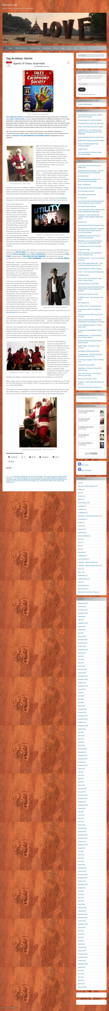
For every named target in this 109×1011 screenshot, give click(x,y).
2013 (19, 478)
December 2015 (82, 835)
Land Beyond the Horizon (86, 427)
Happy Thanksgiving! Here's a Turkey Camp (90, 137)
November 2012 (82, 957)
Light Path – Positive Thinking (86, 562)
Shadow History (35, 48)
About (10, 48)
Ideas (79, 539)
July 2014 (81, 891)
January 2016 (82, 831)
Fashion (80, 522)
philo (30, 480)
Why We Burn (82, 589)
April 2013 (81, 941)
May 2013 (81, 937)
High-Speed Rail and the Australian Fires (90, 387)
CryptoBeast (47, 48)
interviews (81, 552)
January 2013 (82, 950)
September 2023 (83, 623)
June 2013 (81, 934)
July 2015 (81, 851)
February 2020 (82, 669)
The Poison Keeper (84, 419)
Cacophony (9, 479)
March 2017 (81, 785)
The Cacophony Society (14, 117)
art (31, 478)
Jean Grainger (83, 412)
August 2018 (81, 729)
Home (4, 48)
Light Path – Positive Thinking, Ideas (88, 565)
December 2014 (82, 874)
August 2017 (81, 768)
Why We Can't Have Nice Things (87, 592)
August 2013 (81, 927)
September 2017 (83, 765)
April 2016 (81, 821)
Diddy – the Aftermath (84, 184)
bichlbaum (53, 478)
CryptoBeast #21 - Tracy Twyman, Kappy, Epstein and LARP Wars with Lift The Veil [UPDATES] (90, 132)
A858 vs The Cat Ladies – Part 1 (87, 379)
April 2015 (81, 861)
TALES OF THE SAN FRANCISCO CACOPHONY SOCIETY (32, 135)
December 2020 (82, 639)
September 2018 (83, 725)
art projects (40, 478)
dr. (29, 479)
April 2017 (81, 782)
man (18, 480)
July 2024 (81, 620)
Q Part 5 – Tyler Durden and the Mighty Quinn (91, 272)
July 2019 (81, 692)
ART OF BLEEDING (19, 254)
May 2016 (81, 818)
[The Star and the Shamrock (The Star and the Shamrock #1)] (102, 416)
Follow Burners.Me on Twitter (88, 100)
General (49, 476)
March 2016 (81, 825)
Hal (53, 479)
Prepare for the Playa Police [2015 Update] (90, 127)
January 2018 (82, 752)
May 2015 (81, 858)
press (37, 480)
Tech (79, 582)
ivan (66, 479)
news (23, 480)
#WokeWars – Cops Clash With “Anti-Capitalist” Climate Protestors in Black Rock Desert (90, 217)
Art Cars (32, 476)
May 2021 (81, 633)
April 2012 (81, 980)
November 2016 (82, 798)
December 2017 (82, 755)
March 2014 (81, 904)
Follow (82, 89)
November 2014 (82, 878)
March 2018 (81, 745)
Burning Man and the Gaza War (87, 194)
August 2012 (81, 967)
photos (34, 480)
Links (75, 48)
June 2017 (81, 775)
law (15, 480)
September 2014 (83, 884)
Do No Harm (81, 519)
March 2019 (81, 706)
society (59, 480)
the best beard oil (11, 312)
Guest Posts (81, 532)
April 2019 (81, 702)
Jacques (8, 480)
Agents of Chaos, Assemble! (29, 63)
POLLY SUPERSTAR (37, 254)
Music (56, 48)
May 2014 (81, 898)
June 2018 (81, 735)
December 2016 (82, 795)
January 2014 (82, 911)
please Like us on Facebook (88, 62)
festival (46, 479)
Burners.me (9, 4)
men (21, 480)
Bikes (79, 499)
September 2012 (83, 964)
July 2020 (81, 656)
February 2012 (82, 987)
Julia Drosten (83, 428)
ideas (62, 479)
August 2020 (81, 653)
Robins (50, 480)
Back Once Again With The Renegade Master (91, 225)
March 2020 (81, 666)
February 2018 (82, 749)
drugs (32, 479)
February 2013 (82, 947)
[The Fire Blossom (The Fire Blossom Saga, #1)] (102, 440)
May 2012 (81, 977)
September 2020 (83, 649)
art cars (35, 478)
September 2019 (83, 686)
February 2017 (82, 788)
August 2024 (81, 616)
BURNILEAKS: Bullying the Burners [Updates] (91, 140)
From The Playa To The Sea (86, 191)
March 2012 (81, 984)
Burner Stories (39, 476)
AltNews (80, 489)
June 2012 (81, 974)
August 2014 (81, 888)
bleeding (59, 478)
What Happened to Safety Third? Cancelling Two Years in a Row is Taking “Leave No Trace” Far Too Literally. (90, 230)
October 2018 (82, 722)
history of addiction (83, 536)
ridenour (46, 480)
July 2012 (81, 970)
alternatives (24, 478)
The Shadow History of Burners (87, 206)
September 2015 (83, 845)
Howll (59, 479)
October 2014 (82, 881)
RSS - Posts (84, 465)
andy (29, 478)
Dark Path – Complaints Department (88, 516)
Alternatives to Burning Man (21, 476)
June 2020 (81, 659)
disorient (26, 479)
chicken (15, 479)
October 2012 (82, 960)
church (19, 479)
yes (13, 482)
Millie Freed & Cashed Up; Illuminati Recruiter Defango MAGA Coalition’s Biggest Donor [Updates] (91, 289)
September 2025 (83, 603)
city (22, 479)
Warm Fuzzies (82, 585)
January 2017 (82, 792)
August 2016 (81, 808)
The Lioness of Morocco (86, 443)
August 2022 (81, 630)
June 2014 (81, 894)
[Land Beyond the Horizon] (102, 432)
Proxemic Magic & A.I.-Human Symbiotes (90, 120)
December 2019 (82, 676)
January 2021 (82, 636)
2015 (79, 483)
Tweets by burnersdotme (85, 104)
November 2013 (82, 917)
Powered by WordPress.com (10, 1008)
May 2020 (81, 663)
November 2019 (82, 679)
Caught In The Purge (84, 249)
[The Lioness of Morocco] (102, 448)
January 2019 (82, 712)
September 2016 (83, 805)
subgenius (8, 482)
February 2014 (82, 907)
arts (45, 478)
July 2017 (81, 772)
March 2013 (81, 944)
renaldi (41, 480)
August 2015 (81, 848)
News (11, 478)
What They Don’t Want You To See (88, 294)
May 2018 (81, 739)
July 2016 (81, 811)
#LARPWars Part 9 (83, 275)
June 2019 (81, 696)
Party (27, 480)
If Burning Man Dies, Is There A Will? (88, 284)
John (12, 480)
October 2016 (82, 802)
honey (55, 479)
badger (48, 478)
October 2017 (82, 762)
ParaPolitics (81, 575)
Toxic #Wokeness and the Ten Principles (89, 246)
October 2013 (82, 921)
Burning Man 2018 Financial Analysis (89, 351)
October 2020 (82, 646)
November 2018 (82, 719)
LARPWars (81, 555)
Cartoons (80, 509)
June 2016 (81, 815)
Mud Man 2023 (82, 222)
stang (62, 480)
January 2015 (82, 871)
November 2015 (82, 838)
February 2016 (82, 828)
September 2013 (83, 924)
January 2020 (82, 673)
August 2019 (81, 689)
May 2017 (81, 778)
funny (49, 479)
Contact (82, 48)
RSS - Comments (86, 470)
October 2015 (82, 841)
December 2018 (82, 716)
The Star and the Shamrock (86, 411)
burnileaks (81, 506)
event (42, 479)
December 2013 (82, 914)
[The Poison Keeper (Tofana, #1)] (102, 424)
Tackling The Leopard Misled (86, 365)
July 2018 (81, 732)
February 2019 (82, 709)
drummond (37, 479)
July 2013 (81, 931)
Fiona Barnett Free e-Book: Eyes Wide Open (91, 123)
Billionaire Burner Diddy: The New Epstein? (90, 188)
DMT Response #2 (83, 303)
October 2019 (82, 682)
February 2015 (82, 868)
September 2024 (83, 613)
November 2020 (82, 643)
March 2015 (81, 864)
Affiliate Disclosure (21, 48)
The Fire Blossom (84, 435)
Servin (54, 480)
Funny (45, 476)
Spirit (62, 48)
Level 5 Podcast (82, 559)
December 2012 (82, 954)
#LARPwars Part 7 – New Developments (89, 306)
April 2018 (81, 742)
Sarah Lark (83, 436)
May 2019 (81, 699)
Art (29, 476)
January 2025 (82, 606)
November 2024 (82, 610)
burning (63, 478)
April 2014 (81, 901)
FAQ (69, 48)
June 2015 (81, 855)
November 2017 (82, 759)
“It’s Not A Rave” (82, 198)
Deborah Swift (83, 420)
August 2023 (81, 626)
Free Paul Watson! (83, 176)
